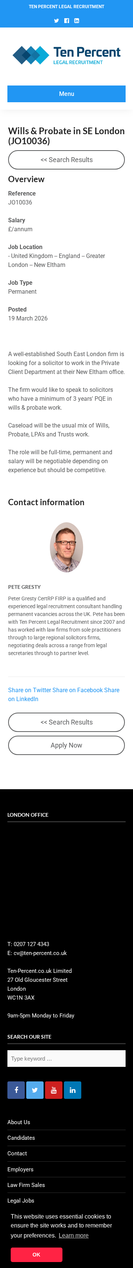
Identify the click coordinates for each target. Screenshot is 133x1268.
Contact (17, 1153)
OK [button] (36, 1255)
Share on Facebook (77, 690)
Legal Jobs (20, 1200)
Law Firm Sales (26, 1185)
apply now (66, 745)
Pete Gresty (24, 587)
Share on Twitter (29, 690)
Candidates (21, 1138)
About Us (18, 1122)
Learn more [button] (74, 1235)
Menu (66, 93)
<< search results (67, 160)
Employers (20, 1169)
